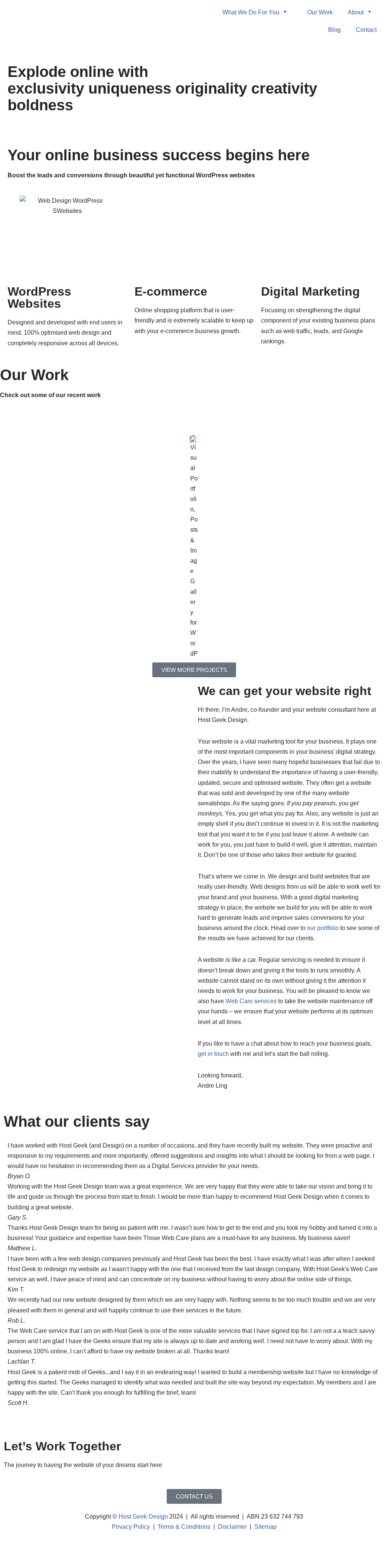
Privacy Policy (131, 1527)
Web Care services (251, 1001)
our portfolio (323, 928)
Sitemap (265, 1527)
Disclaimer (232, 1527)
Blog (334, 30)
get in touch (213, 1054)
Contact (366, 30)
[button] (194, 1413)
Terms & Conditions (184, 1527)
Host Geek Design (143, 1516)
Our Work (320, 12)
